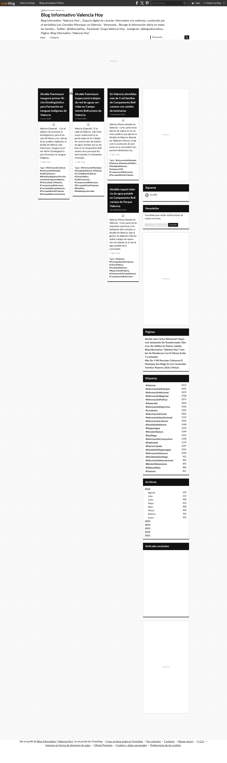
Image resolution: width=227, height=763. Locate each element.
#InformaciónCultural (55, 168)
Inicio (42, 38)
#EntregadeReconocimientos (52, 194)
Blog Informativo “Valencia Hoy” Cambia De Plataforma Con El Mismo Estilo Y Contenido (165, 353)
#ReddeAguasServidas (85, 191)
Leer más (46, 162)
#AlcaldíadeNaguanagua (158, 450)
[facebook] (137, 3)
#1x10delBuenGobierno (85, 174)
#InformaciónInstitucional (159, 418)
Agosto (151, 493)
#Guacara (151, 471)
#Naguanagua (153, 428)
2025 (147, 521)
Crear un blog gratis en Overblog (124, 741)
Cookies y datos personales (131, 745)
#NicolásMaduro (154, 432)
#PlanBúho (79, 188)
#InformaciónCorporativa (159, 439)
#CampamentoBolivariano (51, 185)
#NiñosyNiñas (153, 468)
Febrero (152, 514)
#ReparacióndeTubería (119, 271)
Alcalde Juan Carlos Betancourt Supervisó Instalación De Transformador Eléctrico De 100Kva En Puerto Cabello (166, 342)
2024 (147, 525)
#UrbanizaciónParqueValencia (122, 274)
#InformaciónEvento (156, 414)
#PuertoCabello (154, 446)
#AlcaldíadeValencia (83, 171)
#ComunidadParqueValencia (52, 188)
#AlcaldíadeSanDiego (157, 457)
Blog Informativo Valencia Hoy (72, 15)
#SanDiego (151, 435)
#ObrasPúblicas (82, 177)
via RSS (153, 195)
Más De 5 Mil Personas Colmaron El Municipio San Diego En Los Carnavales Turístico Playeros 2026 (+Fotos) (165, 364)
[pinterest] (147, 3)
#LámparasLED (116, 169)
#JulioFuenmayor (47, 174)
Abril (150, 507)
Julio (150, 496)
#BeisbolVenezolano (156, 464)
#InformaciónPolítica (156, 400)
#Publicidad (152, 443)
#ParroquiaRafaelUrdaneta (52, 191)
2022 (147, 532)
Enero (151, 518)
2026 (147, 489)
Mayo (151, 503)
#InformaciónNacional (157, 392)
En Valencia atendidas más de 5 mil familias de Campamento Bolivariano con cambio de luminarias (123, 102)
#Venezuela (152, 403)
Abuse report (186, 741)
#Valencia (57, 183)
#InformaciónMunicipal (50, 171)
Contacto (54, 38)
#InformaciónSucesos (157, 453)
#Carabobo (152, 410)
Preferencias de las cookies (165, 745)
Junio (150, 500)
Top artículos (153, 741)
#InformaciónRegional (157, 396)
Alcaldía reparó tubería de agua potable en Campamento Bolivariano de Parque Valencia (123, 198)
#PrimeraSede (46, 183)
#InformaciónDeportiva (158, 407)
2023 (147, 528)
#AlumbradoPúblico (127, 163)
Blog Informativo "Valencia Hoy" (55, 741)
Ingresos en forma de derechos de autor (68, 745)
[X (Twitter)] (142, 3)
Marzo (151, 510)
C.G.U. (201, 741)
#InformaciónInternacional (159, 460)
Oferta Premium (103, 745)
